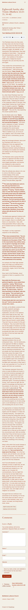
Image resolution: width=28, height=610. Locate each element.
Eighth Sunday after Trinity (9, 506)
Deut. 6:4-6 (10, 82)
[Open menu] (25, 2)
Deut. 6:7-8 (20, 91)
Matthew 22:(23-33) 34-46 (9, 509)
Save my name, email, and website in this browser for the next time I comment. (15, 570)
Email (4, 555)
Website (4, 562)
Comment (5, 532)
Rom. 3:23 (6, 475)
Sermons (5, 19)
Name (4, 548)
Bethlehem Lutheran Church (9, 2)
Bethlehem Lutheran (16, 17)
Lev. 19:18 (18, 118)
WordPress (11, 607)
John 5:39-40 (14, 388)
